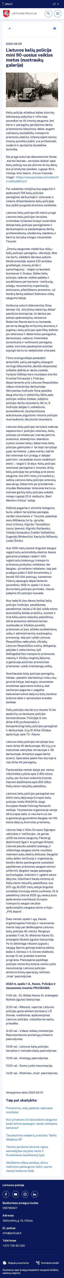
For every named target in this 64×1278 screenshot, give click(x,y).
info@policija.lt (12, 1233)
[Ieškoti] (48, 13)
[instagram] (25, 1194)
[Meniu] (57, 13)
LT (54, 4)
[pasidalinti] (9, 28)
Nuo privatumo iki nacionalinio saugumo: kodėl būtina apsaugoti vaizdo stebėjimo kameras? (31, 1124)
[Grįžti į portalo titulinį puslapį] (8, 4)
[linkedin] (34, 1194)
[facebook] (6, 1194)
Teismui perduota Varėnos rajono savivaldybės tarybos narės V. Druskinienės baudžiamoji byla (27, 1151)
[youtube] (15, 1194)
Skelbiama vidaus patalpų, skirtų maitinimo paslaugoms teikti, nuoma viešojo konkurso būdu (29, 1166)
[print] (54, 28)
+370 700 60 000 (14, 1245)
